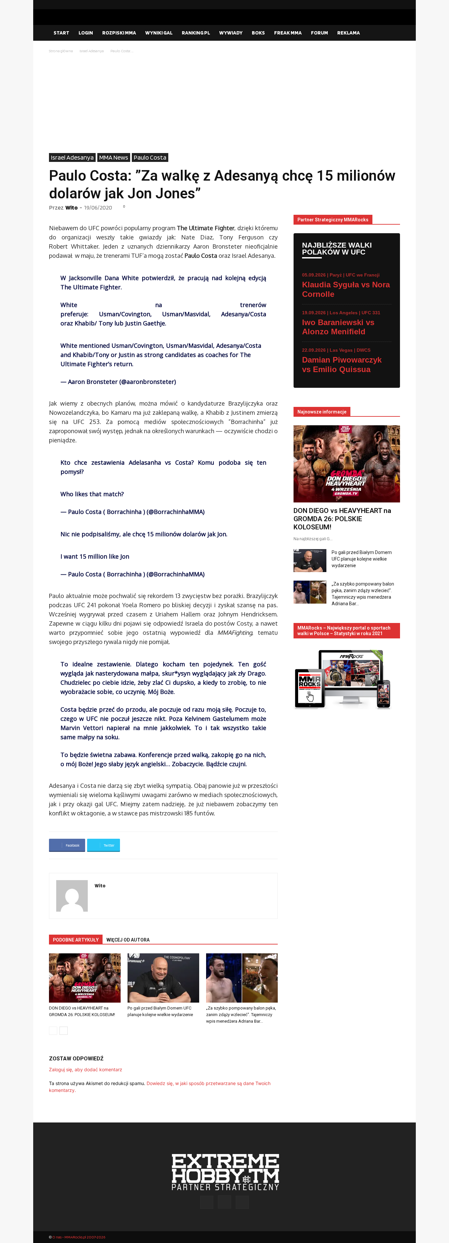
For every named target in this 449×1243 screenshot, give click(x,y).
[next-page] (63, 1031)
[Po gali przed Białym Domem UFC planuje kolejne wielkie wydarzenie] (163, 978)
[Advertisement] (224, 104)
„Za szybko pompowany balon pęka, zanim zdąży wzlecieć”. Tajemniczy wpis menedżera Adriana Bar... (241, 1015)
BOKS (258, 33)
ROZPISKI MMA (119, 33)
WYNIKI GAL (159, 33)
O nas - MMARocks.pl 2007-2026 (78, 1236)
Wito (71, 207)
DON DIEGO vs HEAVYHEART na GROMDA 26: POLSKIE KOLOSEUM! (342, 519)
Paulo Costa (150, 157)
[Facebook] (374, 4)
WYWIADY (231, 33)
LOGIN (86, 33)
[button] (392, 33)
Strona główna (61, 50)
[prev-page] (53, 1031)
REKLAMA (348, 33)
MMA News (113, 157)
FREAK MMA (288, 33)
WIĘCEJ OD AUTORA (128, 940)
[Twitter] (395, 4)
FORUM (319, 33)
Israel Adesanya (92, 50)
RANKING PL (196, 33)
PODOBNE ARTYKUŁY (76, 940)
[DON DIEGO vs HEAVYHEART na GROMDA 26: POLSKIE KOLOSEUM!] (85, 978)
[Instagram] (385, 4)
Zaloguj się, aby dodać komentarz (85, 1069)
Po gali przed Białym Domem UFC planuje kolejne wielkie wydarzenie (362, 559)
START (61, 33)
